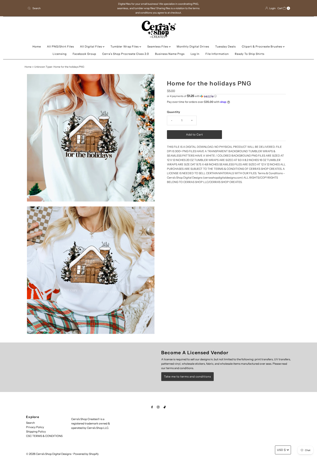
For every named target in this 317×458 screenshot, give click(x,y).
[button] (226, 96)
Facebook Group (84, 54)
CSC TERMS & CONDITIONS (44, 436)
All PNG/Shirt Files (60, 46)
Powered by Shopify (86, 454)
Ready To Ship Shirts (249, 54)
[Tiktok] (165, 407)
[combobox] (69, 8)
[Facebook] (152, 407)
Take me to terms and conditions (187, 376)
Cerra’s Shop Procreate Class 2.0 (125, 54)
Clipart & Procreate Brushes (262, 46)
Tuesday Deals (225, 46)
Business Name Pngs (170, 54)
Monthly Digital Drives (193, 46)
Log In (195, 54)
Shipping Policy (36, 431)
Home (36, 46)
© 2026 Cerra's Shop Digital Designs (48, 454)
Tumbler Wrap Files (124, 46)
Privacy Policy (35, 427)
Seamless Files (158, 46)
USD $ (281, 450)
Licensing (60, 54)
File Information (217, 54)
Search (30, 422)
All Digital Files (91, 46)
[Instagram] (158, 407)
